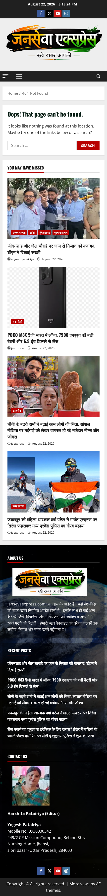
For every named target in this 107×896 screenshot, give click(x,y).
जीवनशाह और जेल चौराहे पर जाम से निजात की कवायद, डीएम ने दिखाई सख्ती (51, 248)
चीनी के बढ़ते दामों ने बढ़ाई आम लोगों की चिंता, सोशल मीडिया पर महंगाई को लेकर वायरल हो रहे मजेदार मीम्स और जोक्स (53, 430)
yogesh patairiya (22, 259)
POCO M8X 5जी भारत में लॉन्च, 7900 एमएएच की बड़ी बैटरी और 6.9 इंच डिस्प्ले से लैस (50, 338)
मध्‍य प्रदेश (18, 506)
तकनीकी (17, 322)
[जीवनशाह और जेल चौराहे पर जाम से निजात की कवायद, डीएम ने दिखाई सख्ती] (53, 208)
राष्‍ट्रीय (17, 411)
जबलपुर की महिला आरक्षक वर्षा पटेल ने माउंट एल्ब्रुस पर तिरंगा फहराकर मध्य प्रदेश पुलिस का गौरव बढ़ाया (52, 522)
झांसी (32, 232)
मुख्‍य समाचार (61, 232)
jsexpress (17, 348)
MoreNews (79, 884)
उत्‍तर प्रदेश (19, 232)
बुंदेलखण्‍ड (45, 232)
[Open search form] (98, 76)
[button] (5, 76)
